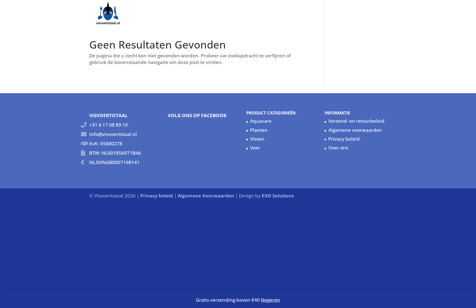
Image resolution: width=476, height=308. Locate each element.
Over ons (364, 12)
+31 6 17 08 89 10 (108, 125)
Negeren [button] (270, 300)
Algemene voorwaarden (355, 130)
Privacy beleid (344, 139)
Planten (258, 130)
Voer (255, 147)
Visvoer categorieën (268, 12)
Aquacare (336, 12)
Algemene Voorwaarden (206, 195)
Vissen (310, 12)
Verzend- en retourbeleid (356, 121)
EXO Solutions (278, 195)
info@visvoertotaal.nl (113, 134)
